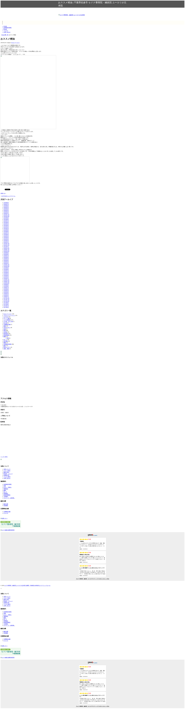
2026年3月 (6, 210)
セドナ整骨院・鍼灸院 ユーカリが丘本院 (15, 585)
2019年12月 (6, 264)
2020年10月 (6, 251)
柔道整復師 (6, 335)
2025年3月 (6, 227)
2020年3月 (6, 261)
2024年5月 (6, 236)
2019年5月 (6, 273)
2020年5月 (6, 258)
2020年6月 (6, 257)
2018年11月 (6, 281)
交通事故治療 (6, 324)
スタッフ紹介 (6, 470)
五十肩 (5, 323)
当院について (6, 469)
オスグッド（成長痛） (9, 498)
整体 (4, 330)
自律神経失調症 (7, 344)
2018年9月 (6, 284)
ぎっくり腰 (6, 318)
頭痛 (4, 485)
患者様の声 (6, 475)
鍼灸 (4, 345)
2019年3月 (6, 277)
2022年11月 (6, 245)
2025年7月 (6, 220)
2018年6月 (6, 289)
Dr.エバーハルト (15, 42)
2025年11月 (6, 214)
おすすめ (5, 317)
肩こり (5, 339)
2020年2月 (6, 263)
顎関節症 (5, 488)
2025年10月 (6, 216)
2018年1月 (6, 296)
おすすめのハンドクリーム (8, 196)
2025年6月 (6, 222)
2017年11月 (6, 299)
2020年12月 (6, 248)
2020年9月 (6, 252)
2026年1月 (6, 213)
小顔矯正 (5, 496)
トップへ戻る (4, 456)
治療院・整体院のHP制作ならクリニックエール (38, 585)
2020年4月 (6, 260)
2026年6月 (6, 205)
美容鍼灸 (5, 505)
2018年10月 (6, 283)
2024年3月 (6, 239)
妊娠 (4, 329)
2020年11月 (6, 249)
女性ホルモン (6, 327)
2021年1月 (6, 246)
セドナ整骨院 (6, 320)
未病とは (3, 193)
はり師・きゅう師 (8, 321)
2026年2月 (6, 211)
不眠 (7, 338)
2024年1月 (6, 242)
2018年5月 (6, 290)
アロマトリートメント (9, 315)
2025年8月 (6, 219)
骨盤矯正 (5, 493)
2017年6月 (6, 307)
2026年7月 (6, 204)
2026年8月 (6, 202)
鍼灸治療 (5, 504)
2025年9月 (6, 217)
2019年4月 (6, 275)
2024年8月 (6, 231)
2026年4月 (6, 208)
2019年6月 (6, 272)
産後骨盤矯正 (6, 495)
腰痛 (4, 342)
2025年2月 (6, 228)
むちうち (5, 513)
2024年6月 (6, 234)
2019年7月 (6, 270)
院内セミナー (6, 347)
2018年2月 (6, 295)
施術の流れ (6, 472)
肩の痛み (5, 341)
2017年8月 (6, 304)
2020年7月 (6, 255)
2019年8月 (6, 269)
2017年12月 (6, 298)
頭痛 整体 (6, 348)
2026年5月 (6, 207)
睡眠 (4, 336)
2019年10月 (6, 266)
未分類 (5, 332)
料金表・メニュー (8, 473)
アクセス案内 (6, 476)
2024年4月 (6, 237)
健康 (4, 326)
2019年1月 (6, 278)
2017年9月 (6, 302)
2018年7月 (6, 287)
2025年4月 (6, 225)
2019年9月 (6, 267)
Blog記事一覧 (5, 34)
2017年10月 (6, 301)
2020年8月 (6, 254)
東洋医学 (5, 333)
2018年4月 (6, 292)
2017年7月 (6, 305)
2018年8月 (6, 286)
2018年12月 (6, 280)
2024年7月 (6, 233)
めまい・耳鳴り (7, 487)
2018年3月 (6, 293)
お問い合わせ (6, 478)
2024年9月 (6, 230)
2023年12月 (6, 243)
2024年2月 (6, 240)
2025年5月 (6, 224)
